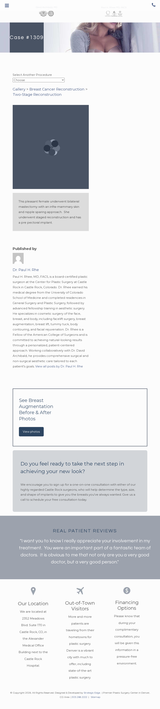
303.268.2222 (79, 697)
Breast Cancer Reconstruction (56, 89)
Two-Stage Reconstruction (37, 94)
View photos (31, 431)
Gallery (19, 89)
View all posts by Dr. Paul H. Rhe (59, 366)
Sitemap (95, 697)
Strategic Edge (92, 692)
